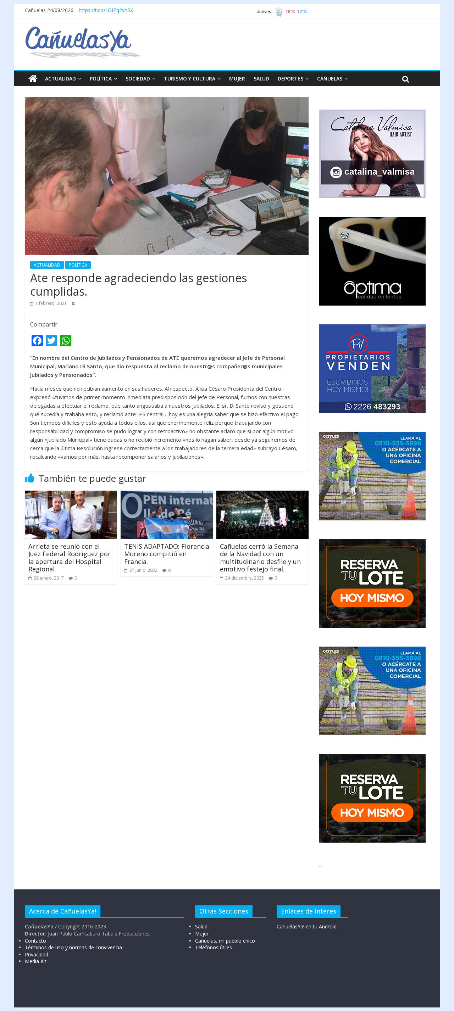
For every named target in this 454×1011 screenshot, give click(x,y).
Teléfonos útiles (213, 947)
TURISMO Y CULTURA (189, 78)
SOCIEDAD (138, 78)
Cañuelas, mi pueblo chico (225, 940)
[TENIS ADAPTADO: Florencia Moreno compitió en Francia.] (167, 495)
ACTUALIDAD (60, 78)
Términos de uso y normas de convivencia (73, 947)
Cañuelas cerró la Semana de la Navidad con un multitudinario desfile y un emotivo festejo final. (260, 558)
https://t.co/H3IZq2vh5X (106, 10)
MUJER (237, 78)
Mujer (202, 933)
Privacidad (36, 954)
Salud (201, 926)
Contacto (35, 940)
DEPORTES (290, 78)
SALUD (261, 78)
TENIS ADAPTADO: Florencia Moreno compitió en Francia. (166, 554)
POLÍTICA (101, 78)
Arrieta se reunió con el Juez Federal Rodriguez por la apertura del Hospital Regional (69, 558)
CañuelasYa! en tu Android (307, 926)
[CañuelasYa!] (83, 30)
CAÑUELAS (329, 78)
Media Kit (35, 961)
